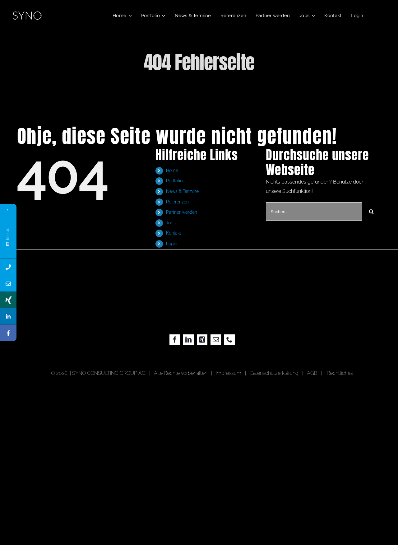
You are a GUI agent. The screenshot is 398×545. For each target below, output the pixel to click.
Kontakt (173, 233)
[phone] (229, 339)
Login (171, 243)
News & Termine (182, 191)
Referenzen (177, 201)
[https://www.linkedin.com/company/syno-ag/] (8, 316)
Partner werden (181, 212)
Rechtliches (340, 373)
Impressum (230, 373)
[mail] (216, 339)
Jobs (171, 222)
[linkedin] (188, 339)
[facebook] (174, 339)
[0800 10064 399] (8, 267)
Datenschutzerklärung (274, 373)
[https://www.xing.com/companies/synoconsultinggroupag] (8, 300)
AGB (312, 373)
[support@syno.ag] (8, 283)
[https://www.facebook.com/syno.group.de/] (8, 333)
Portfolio (174, 180)
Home (172, 170)
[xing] (202, 339)
